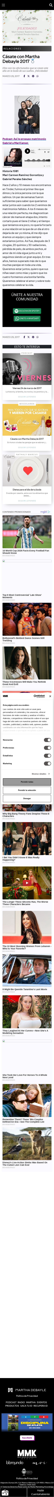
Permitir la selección (27, 790)
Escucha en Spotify (28, 310)
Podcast (27, 353)
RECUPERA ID (41, 1405)
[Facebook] (24, 76)
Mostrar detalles (39, 774)
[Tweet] (28, 76)
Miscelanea (27, 403)
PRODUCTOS (12, 1405)
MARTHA (31, 1402)
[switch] (47, 748)
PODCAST (11, 1402)
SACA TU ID (26, 1405)
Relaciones (12, 48)
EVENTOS (42, 1402)
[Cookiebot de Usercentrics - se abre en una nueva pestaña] (34, 696)
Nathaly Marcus (27, 454)
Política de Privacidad (27, 1478)
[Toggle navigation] (3, 5)
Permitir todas (27, 782)
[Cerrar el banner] (50, 696)
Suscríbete (27, 1438)
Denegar (27, 798)
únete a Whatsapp (29, 318)
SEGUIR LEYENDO (27, 397)
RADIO (21, 1402)
